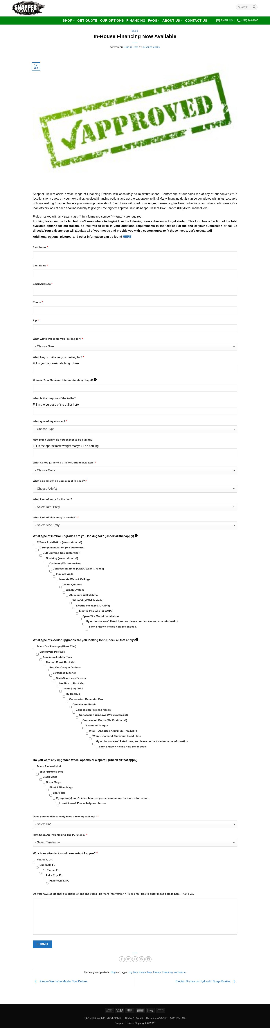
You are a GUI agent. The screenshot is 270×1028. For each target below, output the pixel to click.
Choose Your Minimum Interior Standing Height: (65, 379)
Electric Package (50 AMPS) (96, 610)
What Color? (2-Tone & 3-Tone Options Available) (64, 462)
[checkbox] (34, 545)
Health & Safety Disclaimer (102, 1018)
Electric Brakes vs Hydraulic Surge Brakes (203, 981)
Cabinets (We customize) (65, 563)
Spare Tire (59, 792)
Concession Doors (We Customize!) (104, 720)
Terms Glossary (157, 1018)
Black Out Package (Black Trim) (56, 646)
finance (157, 972)
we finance (180, 972)
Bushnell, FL (47, 864)
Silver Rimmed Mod (51, 771)
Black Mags (50, 776)
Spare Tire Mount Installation (100, 616)
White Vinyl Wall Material (88, 600)
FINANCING (135, 20)
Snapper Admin (151, 47)
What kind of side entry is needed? (55, 517)
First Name (40, 247)
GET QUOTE (87, 20)
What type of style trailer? (50, 421)
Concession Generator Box (86, 699)
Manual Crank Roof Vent (61, 662)
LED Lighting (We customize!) (61, 552)
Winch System (75, 589)
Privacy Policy (133, 1018)
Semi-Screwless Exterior (71, 678)
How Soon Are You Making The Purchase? (60, 834)
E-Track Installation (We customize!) (59, 542)
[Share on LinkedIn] (148, 959)
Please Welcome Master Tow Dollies (63, 981)
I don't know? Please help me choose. (113, 626)
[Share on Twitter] (128, 959)
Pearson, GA (45, 859)
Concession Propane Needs (93, 709)
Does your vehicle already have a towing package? (65, 816)
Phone (38, 302)
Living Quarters (72, 584)
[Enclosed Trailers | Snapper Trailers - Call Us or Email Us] (30, 8)
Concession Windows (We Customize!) (103, 714)
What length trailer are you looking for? (58, 357)
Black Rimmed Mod (49, 766)
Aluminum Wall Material (83, 594)
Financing (167, 972)
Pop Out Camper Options (65, 667)
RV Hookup (73, 693)
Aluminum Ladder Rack (57, 657)
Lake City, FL (54, 875)
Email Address (42, 283)
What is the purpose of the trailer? (54, 398)
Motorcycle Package (52, 651)
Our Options (112, 20)
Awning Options (73, 688)
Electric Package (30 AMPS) (93, 605)
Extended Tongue (97, 725)
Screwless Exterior (64, 672)
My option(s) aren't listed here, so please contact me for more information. (132, 621)
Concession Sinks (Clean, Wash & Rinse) (78, 568)
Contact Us (196, 20)
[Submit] (254, 7)
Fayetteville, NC (59, 880)
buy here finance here (140, 972)
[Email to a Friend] (135, 959)
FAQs (152, 20)
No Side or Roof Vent (72, 683)
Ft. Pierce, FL (51, 870)
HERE (127, 236)
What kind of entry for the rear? (52, 499)
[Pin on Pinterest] (142, 959)
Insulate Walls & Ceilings (74, 579)
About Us (171, 20)
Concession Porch (84, 704)
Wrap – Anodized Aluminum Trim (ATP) (113, 730)
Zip (36, 320)
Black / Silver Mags (61, 787)
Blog (135, 31)
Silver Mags (53, 782)
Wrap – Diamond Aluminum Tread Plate (116, 735)
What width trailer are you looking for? (58, 338)
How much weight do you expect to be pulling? (62, 439)
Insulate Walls (64, 573)
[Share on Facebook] (122, 959)
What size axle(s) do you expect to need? (60, 480)
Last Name (40, 265)
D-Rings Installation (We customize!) (62, 547)
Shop (67, 20)
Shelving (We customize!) (62, 558)
